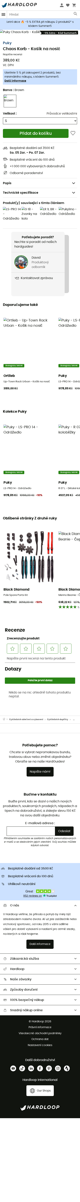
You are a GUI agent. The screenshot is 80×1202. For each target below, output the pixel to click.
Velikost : (10, 113)
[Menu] (3, 14)
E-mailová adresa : (40, 823)
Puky (7, 43)
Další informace (15, 81)
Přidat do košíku (36, 133)
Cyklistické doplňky (57, 719)
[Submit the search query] (75, 14)
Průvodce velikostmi (62, 113)
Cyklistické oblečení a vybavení (26, 719)
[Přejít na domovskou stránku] (6, 719)
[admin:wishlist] (72, 133)
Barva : (13, 90)
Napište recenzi (12, 54)
